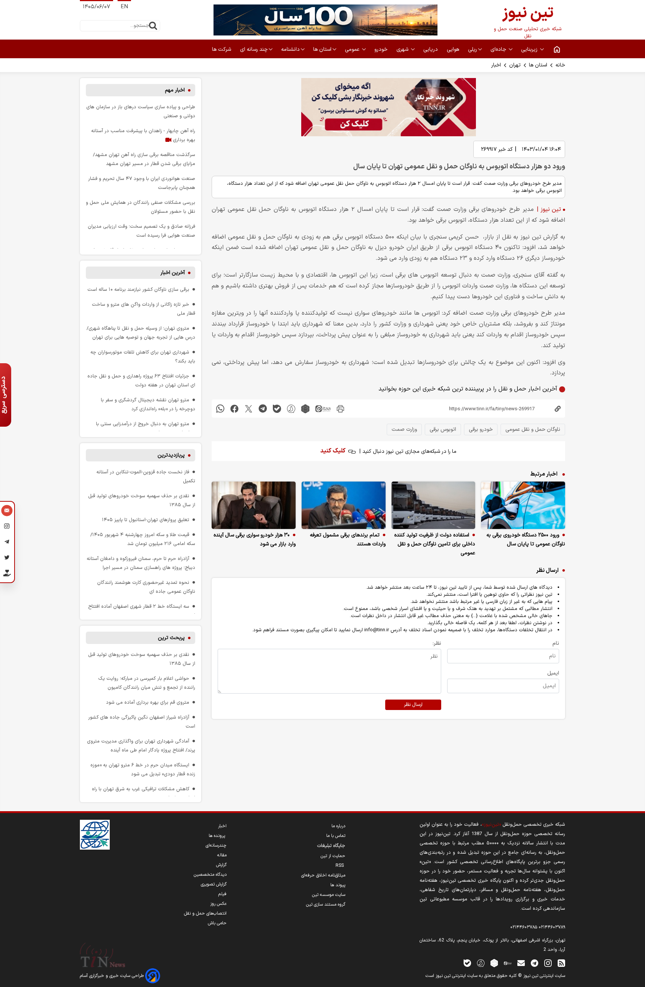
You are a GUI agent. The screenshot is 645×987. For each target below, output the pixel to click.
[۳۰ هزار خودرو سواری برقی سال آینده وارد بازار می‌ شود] (254, 505)
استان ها (322, 49)
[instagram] (548, 963)
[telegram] (263, 408)
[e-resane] (95, 835)
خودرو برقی (481, 429)
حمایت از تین (333, 856)
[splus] (480, 963)
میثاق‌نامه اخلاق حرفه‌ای (323, 875)
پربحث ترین (171, 638)
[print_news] (340, 408)
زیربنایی (530, 49)
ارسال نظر (413, 705)
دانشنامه (290, 49)
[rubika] (305, 408)
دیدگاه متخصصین (210, 874)
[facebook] (234, 408)
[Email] (7, 511)
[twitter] (248, 408)
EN (124, 7)
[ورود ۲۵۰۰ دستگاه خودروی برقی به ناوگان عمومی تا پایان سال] (523, 505)
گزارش (221, 865)
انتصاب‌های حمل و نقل (205, 913)
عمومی (353, 49)
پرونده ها (218, 835)
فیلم (222, 894)
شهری (403, 49)
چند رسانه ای (254, 49)
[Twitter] (7, 558)
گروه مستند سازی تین (325, 904)
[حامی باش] (7, 574)
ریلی (472, 49)
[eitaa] (322, 408)
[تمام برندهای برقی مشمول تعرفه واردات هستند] (344, 505)
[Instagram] (7, 527)
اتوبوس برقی (443, 429)
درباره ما (338, 826)
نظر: (437, 643)
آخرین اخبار (173, 273)
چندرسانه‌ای (216, 845)
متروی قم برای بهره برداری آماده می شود (147, 702)
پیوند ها (337, 885)
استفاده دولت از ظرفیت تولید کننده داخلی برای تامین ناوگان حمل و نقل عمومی (434, 544)
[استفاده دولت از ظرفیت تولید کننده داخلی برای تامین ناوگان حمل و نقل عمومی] (434, 505)
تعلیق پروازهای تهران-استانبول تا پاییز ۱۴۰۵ (145, 519)
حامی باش (217, 923)
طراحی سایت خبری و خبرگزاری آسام (112, 975)
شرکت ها (222, 49)
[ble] (277, 408)
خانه (560, 65)
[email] (521, 963)
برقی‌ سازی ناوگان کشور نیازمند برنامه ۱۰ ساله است (138, 289)
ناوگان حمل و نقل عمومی (532, 429)
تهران (515, 65)
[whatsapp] (220, 408)
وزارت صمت (404, 429)
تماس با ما (335, 835)
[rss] (561, 963)
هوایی (454, 49)
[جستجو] (153, 26)
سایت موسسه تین (328, 894)
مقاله (222, 855)
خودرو (381, 49)
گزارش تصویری (214, 884)
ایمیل (553, 673)
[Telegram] (7, 542)
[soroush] (291, 408)
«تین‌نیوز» (491, 824)
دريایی (431, 49)
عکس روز (218, 903)
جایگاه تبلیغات (331, 846)
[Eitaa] (507, 963)
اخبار (496, 65)
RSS (340, 865)
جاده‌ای (499, 49)
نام (555, 643)
